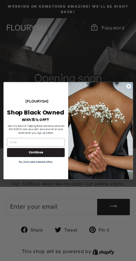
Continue (35, 152)
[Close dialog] (128, 86)
